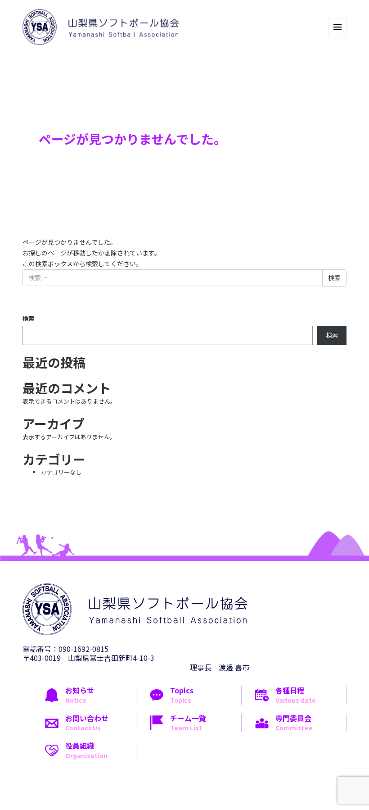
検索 (28, 318)
